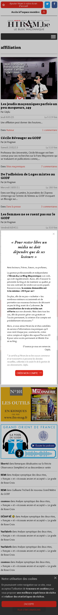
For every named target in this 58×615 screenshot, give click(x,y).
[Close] (53, 233)
